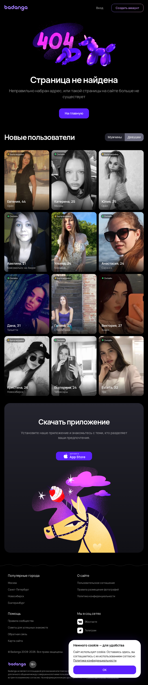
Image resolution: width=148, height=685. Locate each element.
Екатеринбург (16, 603)
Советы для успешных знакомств (28, 627)
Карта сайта (15, 641)
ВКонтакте (91, 621)
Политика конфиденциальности (96, 596)
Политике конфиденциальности (94, 660)
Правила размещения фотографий (98, 589)
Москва (12, 583)
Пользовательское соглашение (96, 583)
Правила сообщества (21, 621)
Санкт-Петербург (18, 589)
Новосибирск (16, 596)
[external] (74, 456)
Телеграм (90, 630)
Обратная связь (17, 634)
